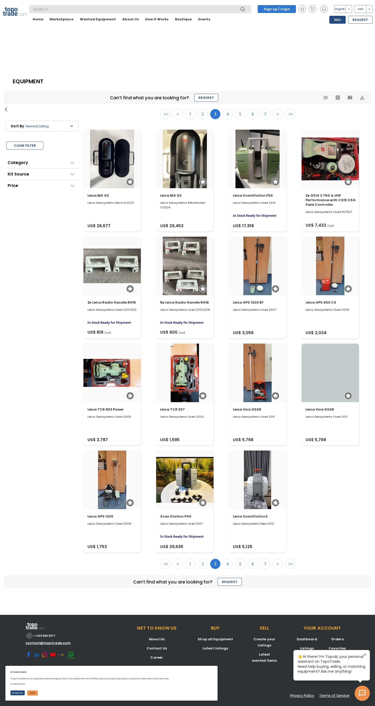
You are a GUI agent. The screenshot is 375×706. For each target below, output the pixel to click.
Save (32, 693)
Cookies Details (18, 684)
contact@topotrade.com (48, 643)
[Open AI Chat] (362, 693)
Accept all (17, 693)
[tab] (43, 162)
